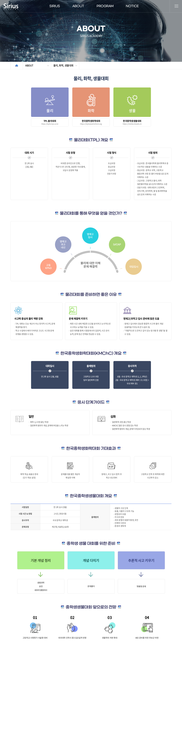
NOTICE (132, 6)
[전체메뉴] (176, 6)
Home (17, 65)
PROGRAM (105, 6)
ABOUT (78, 6)
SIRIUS (54, 6)
